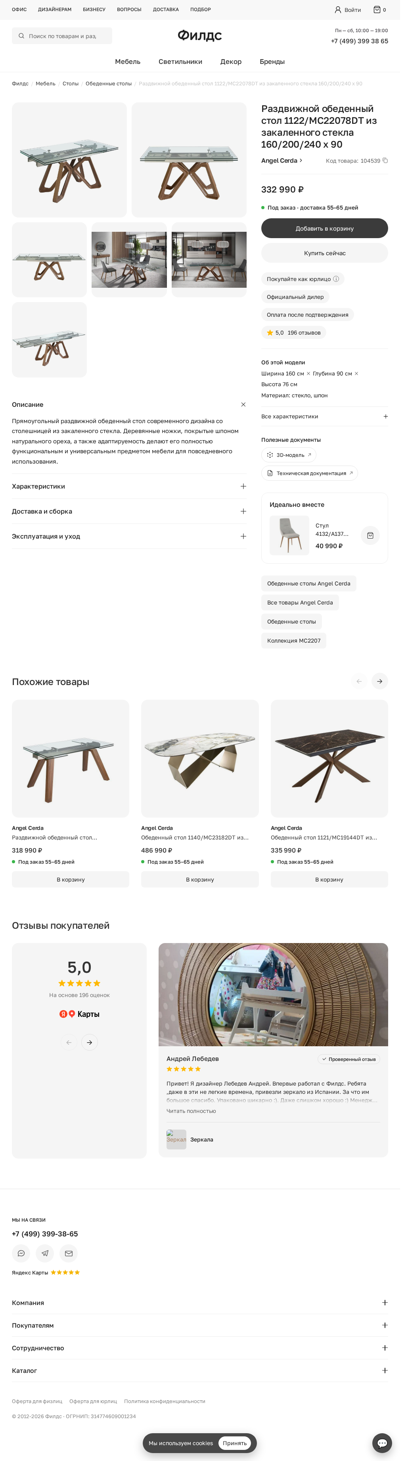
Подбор (200, 9)
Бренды (272, 61)
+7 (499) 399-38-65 (45, 1233)
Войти (353, 9)
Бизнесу (94, 9)
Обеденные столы (291, 621)
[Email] (68, 1253)
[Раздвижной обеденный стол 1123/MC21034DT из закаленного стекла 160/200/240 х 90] (70, 758)
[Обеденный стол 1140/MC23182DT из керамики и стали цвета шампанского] (200, 758)
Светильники (180, 61)
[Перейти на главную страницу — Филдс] (200, 36)
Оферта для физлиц (37, 1401)
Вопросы (129, 9)
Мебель (127, 61)
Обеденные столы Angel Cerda (308, 583)
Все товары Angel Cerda (300, 602)
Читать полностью (191, 1110)
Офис (19, 9)
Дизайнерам (54, 9)
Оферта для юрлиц (93, 1401)
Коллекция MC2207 (293, 640)
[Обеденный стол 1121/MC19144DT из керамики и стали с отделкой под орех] (329, 758)
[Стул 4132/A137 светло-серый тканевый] (289, 535)
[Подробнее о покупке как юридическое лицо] (336, 279)
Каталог (24, 1370)
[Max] (21, 1253)
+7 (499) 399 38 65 (359, 41)
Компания (28, 1303)
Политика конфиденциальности (164, 1401)
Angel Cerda (279, 160)
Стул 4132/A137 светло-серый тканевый (334, 530)
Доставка (166, 9)
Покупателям (33, 1325)
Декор (230, 61)
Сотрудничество (38, 1348)
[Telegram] (45, 1253)
